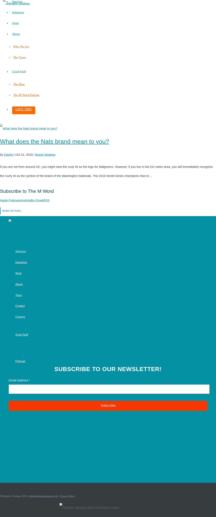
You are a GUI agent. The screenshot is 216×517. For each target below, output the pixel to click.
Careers (20, 316)
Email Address (19, 380)
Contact (20, 305)
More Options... (12, 210)
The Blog (19, 84)
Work (15, 23)
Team (18, 295)
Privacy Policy (67, 496)
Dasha (8, 154)
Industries (18, 12)
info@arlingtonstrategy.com (43, 496)
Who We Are (21, 46)
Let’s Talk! (24, 109)
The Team (19, 57)
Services (20, 251)
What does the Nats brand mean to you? (54, 141)
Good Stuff (19, 71)
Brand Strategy (45, 154)
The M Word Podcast (26, 95)
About (16, 34)
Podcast (20, 361)
